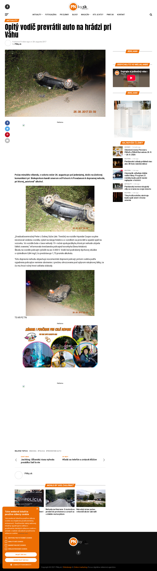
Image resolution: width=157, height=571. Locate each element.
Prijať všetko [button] (20, 554)
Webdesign (67, 567)
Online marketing (80, 567)
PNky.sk (110, 15)
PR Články (64, 15)
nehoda (33, 451)
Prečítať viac (23, 533)
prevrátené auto (54, 451)
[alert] (20, 538)
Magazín (85, 15)
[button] (21, 564)
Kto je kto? (98, 15)
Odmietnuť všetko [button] (20, 560)
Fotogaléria (50, 15)
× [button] (37, 509)
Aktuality (36, 15)
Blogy (75, 15)
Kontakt (121, 15)
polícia (42, 451)
